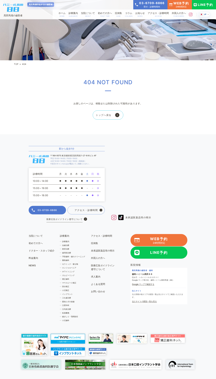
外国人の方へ (179, 14)
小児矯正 (65, 290)
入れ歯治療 (66, 298)
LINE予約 (205, 5)
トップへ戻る (103, 115)
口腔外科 (65, 305)
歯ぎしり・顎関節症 (70, 316)
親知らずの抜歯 (68, 302)
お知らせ (140, 14)
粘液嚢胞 (65, 313)
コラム (128, 14)
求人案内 (95, 276)
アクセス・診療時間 (158, 14)
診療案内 (73, 14)
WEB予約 (181, 4)
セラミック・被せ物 (70, 264)
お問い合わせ (98, 291)
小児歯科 (65, 320)
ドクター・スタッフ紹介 (42, 250)
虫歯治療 (65, 245)
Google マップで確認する (143, 284)
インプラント (67, 294)
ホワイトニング (68, 271)
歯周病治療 (66, 253)
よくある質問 (98, 284)
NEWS (32, 265)
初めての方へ (105, 14)
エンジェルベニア (69, 268)
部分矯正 (65, 286)
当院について (88, 14)
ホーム (62, 14)
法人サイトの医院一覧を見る (144, 301)
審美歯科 (65, 260)
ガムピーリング (68, 275)
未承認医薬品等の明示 (138, 217)
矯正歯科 (65, 279)
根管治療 (65, 249)
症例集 (118, 14)
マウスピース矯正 (69, 283)
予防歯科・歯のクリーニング (73, 256)
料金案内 (33, 257)
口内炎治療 (66, 309)
